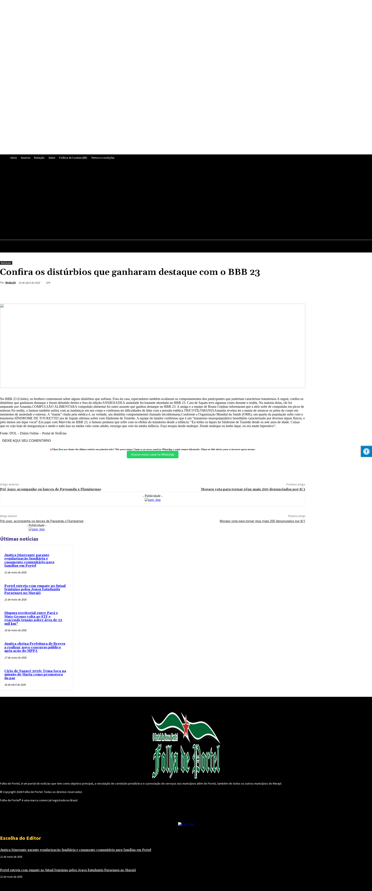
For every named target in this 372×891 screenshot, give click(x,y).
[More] (298, 292)
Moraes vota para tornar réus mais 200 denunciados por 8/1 (253, 489)
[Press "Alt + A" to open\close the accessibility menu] (366, 451)
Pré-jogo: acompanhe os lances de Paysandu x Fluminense (50, 489)
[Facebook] (101, 201)
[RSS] (121, 201)
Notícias (6, 262)
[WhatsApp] (161, 201)
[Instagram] (111, 201)
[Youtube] (171, 201)
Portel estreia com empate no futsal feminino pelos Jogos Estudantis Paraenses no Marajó (35, 589)
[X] (151, 201)
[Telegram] (131, 201)
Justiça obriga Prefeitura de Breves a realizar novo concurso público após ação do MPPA (34, 647)
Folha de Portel (33, 792)
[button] (367, 245)
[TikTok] (141, 201)
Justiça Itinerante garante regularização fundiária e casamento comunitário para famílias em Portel (29, 560)
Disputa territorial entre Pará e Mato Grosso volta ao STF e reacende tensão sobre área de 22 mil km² (33, 618)
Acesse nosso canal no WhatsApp (152, 454)
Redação (10, 282)
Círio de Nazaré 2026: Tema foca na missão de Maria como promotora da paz (35, 674)
